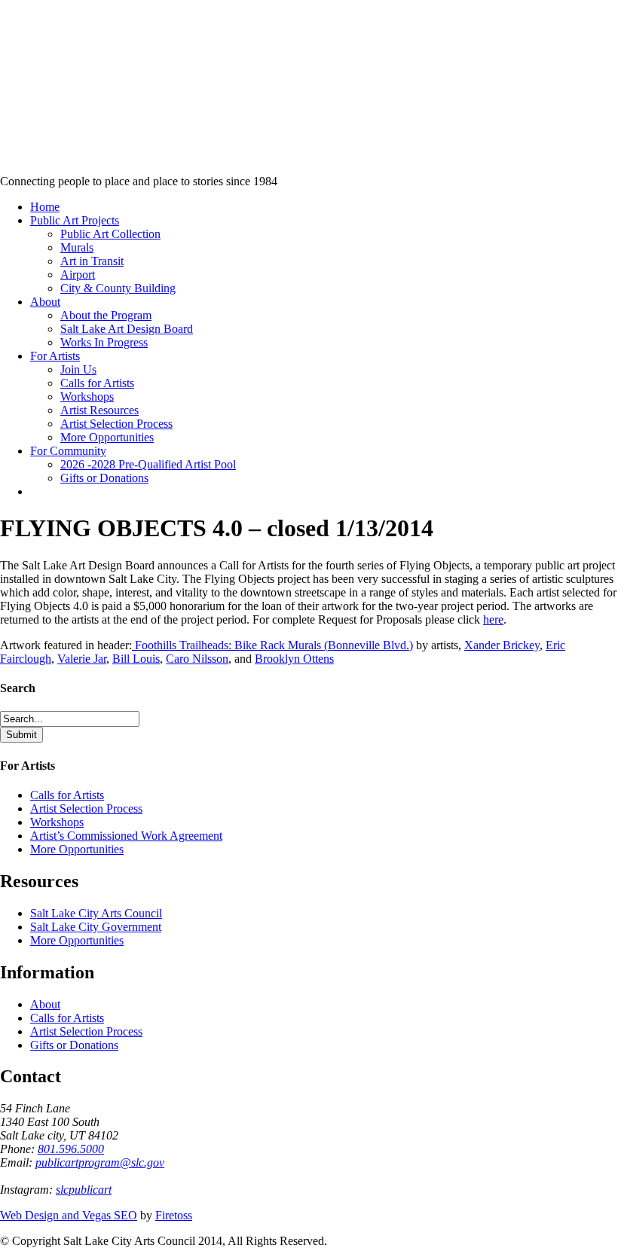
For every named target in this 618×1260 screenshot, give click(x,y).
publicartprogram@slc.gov (99, 1162)
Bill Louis (136, 658)
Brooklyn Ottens (294, 658)
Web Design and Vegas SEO (68, 1215)
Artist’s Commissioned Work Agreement (126, 835)
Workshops (57, 822)
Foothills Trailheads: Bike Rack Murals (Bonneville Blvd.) (272, 645)
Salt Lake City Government (95, 926)
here (493, 619)
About (45, 1004)
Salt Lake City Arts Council (96, 913)
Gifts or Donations (74, 1045)
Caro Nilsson (197, 658)
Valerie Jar (81, 658)
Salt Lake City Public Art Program (34, 107)
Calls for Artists (67, 795)
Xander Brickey (502, 645)
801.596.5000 (71, 1149)
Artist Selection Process (86, 808)
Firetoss (173, 1215)
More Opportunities (77, 849)
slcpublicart (84, 1189)
